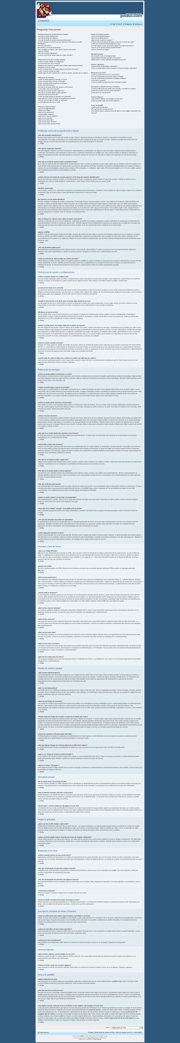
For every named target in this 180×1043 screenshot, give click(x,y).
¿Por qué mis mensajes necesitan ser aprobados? (53, 100)
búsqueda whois (94, 1010)
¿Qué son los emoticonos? (46, 112)
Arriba (42, 143)
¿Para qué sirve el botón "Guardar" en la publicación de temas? (57, 98)
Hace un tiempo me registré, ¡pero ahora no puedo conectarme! (57, 49)
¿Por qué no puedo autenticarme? (48, 36)
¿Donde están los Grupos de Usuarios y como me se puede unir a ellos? (112, 42)
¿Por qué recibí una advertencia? (48, 94)
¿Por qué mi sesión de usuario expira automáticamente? (54, 40)
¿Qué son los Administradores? (100, 36)
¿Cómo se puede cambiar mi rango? (49, 71)
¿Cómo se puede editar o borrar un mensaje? (51, 81)
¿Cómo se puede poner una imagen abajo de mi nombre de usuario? (58, 69)
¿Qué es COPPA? (43, 51)
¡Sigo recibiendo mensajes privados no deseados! (106, 58)
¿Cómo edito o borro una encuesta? (48, 89)
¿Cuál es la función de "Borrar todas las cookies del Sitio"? (55, 55)
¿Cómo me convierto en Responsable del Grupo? (106, 44)
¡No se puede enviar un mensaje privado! (103, 56)
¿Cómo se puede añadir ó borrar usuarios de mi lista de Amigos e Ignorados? (114, 68)
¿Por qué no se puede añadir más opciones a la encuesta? (55, 87)
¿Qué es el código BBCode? (46, 108)
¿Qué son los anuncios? (45, 118)
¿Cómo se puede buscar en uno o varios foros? (105, 74)
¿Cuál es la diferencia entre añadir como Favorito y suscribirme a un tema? (113, 88)
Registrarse (128, 24)
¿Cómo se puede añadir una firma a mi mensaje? (52, 83)
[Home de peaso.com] (51, 9)
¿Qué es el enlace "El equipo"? (100, 49)
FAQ (113, 24)
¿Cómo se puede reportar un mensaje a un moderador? (54, 96)
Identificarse (138, 24)
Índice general (44, 20)
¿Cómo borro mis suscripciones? (101, 92)
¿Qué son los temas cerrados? (47, 121)
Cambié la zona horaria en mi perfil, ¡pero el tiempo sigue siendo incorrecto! (60, 65)
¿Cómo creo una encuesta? (46, 85)
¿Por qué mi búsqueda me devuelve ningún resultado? (107, 76)
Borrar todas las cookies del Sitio (104, 1032)
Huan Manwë (97, 1039)
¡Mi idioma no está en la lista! (46, 67)
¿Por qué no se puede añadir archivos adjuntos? (52, 92)
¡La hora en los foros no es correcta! (49, 63)
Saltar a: (108, 1027)
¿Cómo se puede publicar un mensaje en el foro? (52, 79)
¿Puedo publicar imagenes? (46, 114)
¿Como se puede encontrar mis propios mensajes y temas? (109, 82)
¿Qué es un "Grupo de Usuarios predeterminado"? (106, 47)
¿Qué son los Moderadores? (99, 38)
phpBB (82, 1036)
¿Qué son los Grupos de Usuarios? (101, 40)
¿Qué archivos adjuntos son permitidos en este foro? (107, 99)
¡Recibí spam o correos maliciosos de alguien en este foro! (108, 59)
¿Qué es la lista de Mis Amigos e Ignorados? (104, 66)
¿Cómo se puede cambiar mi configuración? (51, 61)
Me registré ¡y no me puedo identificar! (49, 47)
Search (120, 24)
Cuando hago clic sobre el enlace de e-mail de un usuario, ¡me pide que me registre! (63, 73)
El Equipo (91, 1032)
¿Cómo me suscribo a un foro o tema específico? (105, 90)
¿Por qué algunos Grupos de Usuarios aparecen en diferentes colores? (112, 45)
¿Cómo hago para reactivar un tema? (49, 102)
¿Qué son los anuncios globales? (48, 116)
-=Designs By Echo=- (93, 1038)
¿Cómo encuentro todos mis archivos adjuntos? (105, 101)
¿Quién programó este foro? (99, 107)
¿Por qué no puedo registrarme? (47, 53)
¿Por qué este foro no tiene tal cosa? (102, 109)
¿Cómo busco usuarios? (98, 80)
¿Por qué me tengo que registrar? (48, 38)
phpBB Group (116, 981)
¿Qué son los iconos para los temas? (49, 123)
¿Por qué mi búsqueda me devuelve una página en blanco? (108, 78)
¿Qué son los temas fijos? (46, 120)
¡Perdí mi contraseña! (44, 45)
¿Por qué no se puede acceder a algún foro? (51, 90)
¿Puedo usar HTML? (44, 110)
